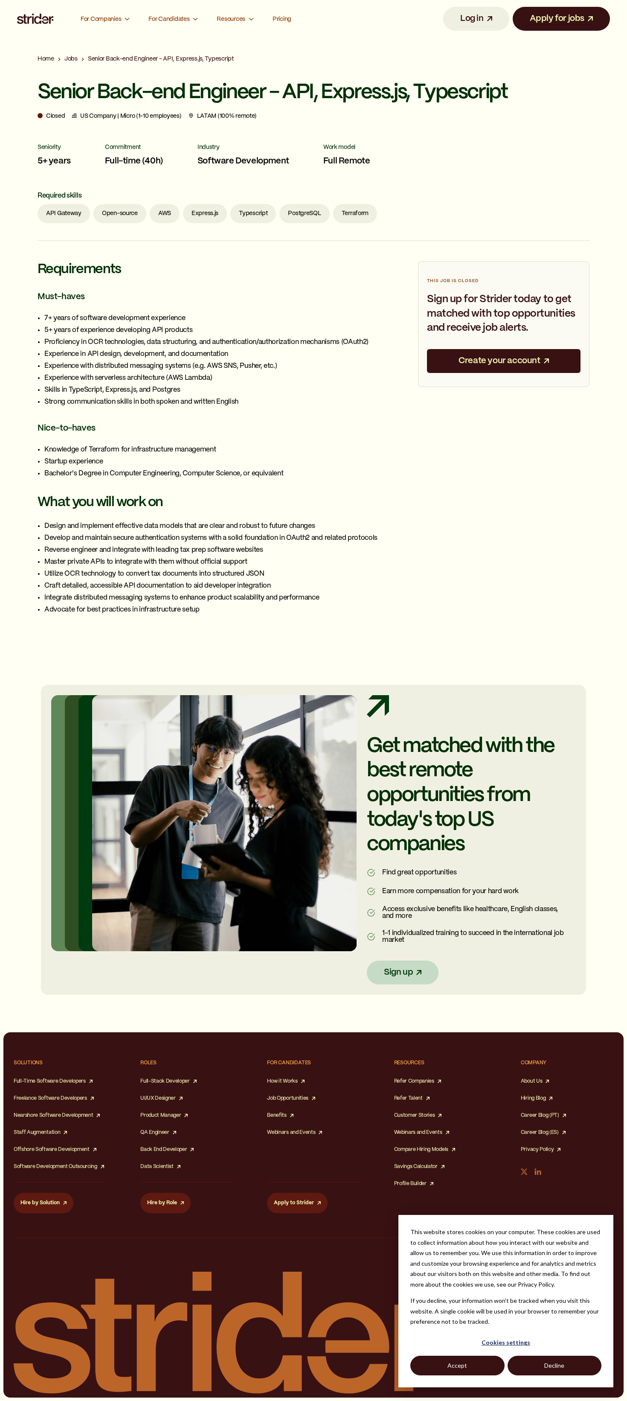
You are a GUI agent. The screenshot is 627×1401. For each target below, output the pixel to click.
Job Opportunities (287, 1098)
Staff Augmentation (37, 1132)
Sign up (398, 972)
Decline (554, 1365)
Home (46, 59)
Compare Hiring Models (421, 1149)
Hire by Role (162, 1202)
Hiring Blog (533, 1098)
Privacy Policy (537, 1149)
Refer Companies (414, 1081)
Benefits (276, 1115)
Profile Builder (410, 1183)
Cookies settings (506, 1342)
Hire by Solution (40, 1202)
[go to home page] (35, 19)
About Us (531, 1081)
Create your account (499, 361)
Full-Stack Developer (165, 1081)
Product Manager (160, 1115)
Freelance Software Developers (50, 1098)
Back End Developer (163, 1149)
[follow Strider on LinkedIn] (537, 1171)
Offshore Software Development (52, 1149)
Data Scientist (157, 1166)
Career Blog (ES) (540, 1132)
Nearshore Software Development (53, 1115)
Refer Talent (408, 1098)
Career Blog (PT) (540, 1115)
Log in (472, 19)
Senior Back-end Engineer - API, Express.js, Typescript (161, 59)
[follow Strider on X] (524, 1171)
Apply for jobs (557, 19)
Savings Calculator (416, 1166)
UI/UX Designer (158, 1098)
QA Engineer (154, 1132)
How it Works (282, 1081)
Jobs (71, 59)
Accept (457, 1365)
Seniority (49, 147)
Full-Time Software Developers (50, 1081)
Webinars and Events (291, 1132)
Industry (208, 147)
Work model (339, 147)
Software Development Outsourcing (55, 1166)
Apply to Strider (294, 1202)
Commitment (123, 147)
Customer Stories (414, 1115)
